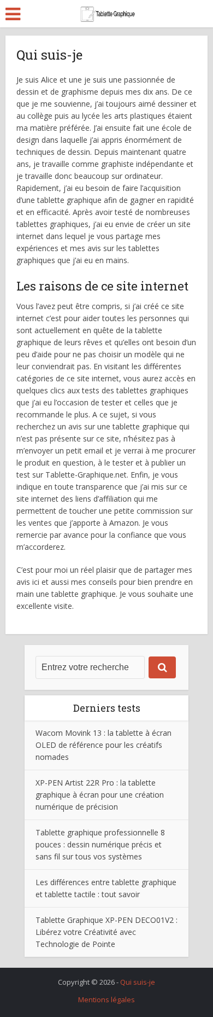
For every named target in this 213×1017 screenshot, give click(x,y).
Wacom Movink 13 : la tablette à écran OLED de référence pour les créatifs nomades (103, 745)
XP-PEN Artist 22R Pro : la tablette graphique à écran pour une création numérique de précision (100, 794)
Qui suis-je (137, 982)
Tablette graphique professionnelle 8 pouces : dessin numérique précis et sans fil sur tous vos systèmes (100, 844)
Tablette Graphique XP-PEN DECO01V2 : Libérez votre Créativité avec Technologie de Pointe (106, 932)
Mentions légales (106, 999)
